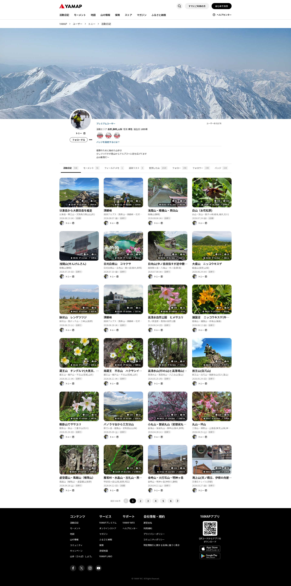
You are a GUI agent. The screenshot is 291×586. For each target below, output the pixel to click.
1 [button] (133, 501)
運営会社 (148, 522)
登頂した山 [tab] (157, 167)
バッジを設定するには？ (108, 142)
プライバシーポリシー (154, 533)
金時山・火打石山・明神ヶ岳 (165, 477)
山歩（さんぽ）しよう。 (81, 556)
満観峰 (108, 210)
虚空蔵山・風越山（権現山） (77, 477)
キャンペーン (76, 550)
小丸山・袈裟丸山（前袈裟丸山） (168, 424)
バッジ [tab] (221, 167)
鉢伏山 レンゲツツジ (73, 317)
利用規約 (148, 528)
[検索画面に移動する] (179, 6)
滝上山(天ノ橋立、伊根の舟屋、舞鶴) (215, 477)
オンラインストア (107, 528)
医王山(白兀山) (201, 371)
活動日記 (64, 15)
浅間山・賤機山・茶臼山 (163, 210)
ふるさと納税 (158, 15)
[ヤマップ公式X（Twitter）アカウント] (82, 568)
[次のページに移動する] (177, 500)
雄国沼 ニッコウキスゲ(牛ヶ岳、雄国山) (218, 317)
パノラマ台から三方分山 (119, 424)
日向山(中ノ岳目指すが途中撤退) (168, 264)
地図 (93, 15)
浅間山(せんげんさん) (72, 264)
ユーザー (77, 24)
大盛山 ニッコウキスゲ (207, 264)
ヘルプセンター (224, 14)
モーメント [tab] (90, 167)
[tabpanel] (145, 338)
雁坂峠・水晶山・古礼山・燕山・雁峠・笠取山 (132, 477)
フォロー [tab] (179, 167)
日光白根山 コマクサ (117, 264)
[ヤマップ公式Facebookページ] (73, 568)
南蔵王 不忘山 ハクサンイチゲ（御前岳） (131, 371)
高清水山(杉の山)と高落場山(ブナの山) (172, 371)
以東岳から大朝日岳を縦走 (75, 210)
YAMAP (63, 24)
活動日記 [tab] (70, 167)
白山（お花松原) (202, 210)
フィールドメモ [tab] (113, 167)
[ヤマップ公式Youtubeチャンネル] (98, 568)
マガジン (142, 15)
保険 (117, 15)
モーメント (80, 15)
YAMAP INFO (129, 522)
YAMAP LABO (105, 556)
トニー (91, 24)
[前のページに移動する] (126, 500)
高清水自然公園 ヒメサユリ (165, 317)
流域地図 (103, 550)
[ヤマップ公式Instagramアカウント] (90, 568)
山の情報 (105, 15)
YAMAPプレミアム (108, 522)
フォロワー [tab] (200, 167)
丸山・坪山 (199, 424)
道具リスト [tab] (136, 167)
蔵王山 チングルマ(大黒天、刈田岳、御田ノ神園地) (91, 371)
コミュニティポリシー (154, 539)
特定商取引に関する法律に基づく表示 (162, 545)
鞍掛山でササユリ (70, 424)
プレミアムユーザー (105, 123)
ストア (128, 15)
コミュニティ (76, 545)
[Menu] (90, 140)
